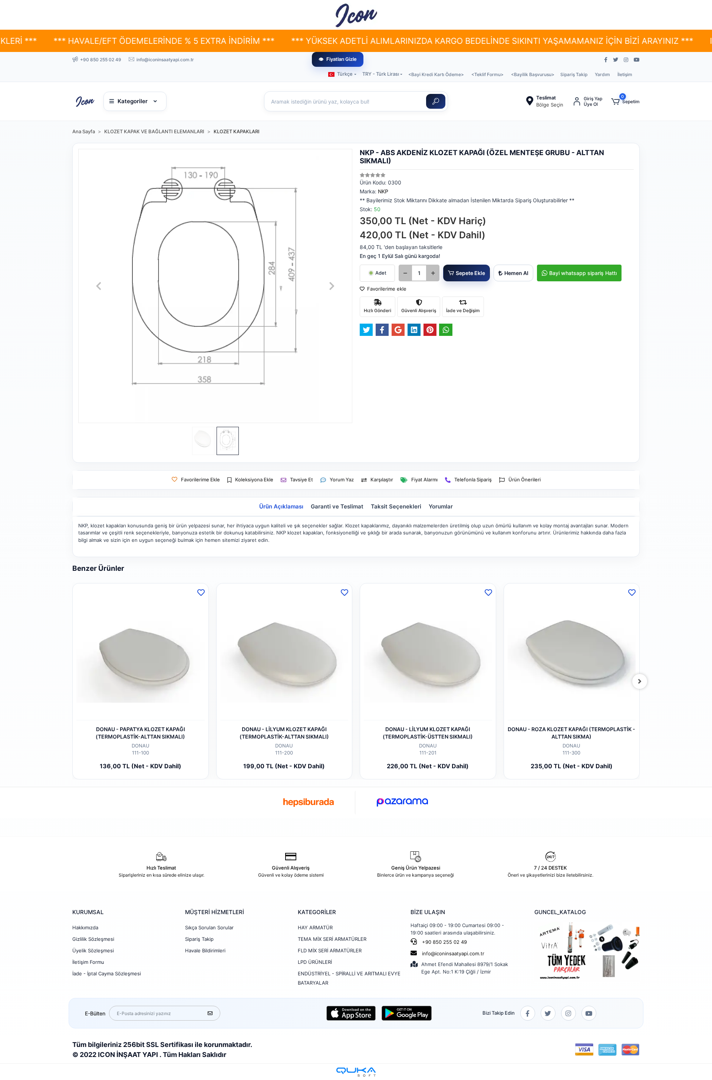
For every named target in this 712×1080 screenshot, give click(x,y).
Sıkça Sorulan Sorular (209, 927)
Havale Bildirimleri (205, 950)
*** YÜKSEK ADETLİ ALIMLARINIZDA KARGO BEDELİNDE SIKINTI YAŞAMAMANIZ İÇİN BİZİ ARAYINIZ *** (422, 41)
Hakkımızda (85, 927)
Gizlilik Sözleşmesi (93, 939)
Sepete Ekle (470, 273)
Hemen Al (516, 273)
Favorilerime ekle (386, 289)
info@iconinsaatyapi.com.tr (453, 953)
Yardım (602, 74)
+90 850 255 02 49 (444, 942)
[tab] (281, 507)
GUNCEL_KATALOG (560, 912)
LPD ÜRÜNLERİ (315, 962)
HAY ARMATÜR (315, 927)
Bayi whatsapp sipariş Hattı (583, 273)
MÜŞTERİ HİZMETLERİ (214, 912)
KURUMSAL (87, 912)
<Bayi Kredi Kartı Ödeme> (436, 74)
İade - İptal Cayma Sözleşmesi (106, 973)
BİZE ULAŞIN (428, 912)
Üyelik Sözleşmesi (93, 950)
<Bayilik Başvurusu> (532, 74)
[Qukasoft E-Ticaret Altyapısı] (356, 1072)
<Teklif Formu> (487, 74)
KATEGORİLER (317, 912)
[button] (625, 101)
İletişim (624, 74)
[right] (639, 681)
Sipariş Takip (573, 74)
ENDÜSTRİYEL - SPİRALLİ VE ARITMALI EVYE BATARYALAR (349, 978)
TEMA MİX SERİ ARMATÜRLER (332, 939)
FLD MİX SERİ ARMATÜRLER (330, 950)
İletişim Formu (88, 962)
